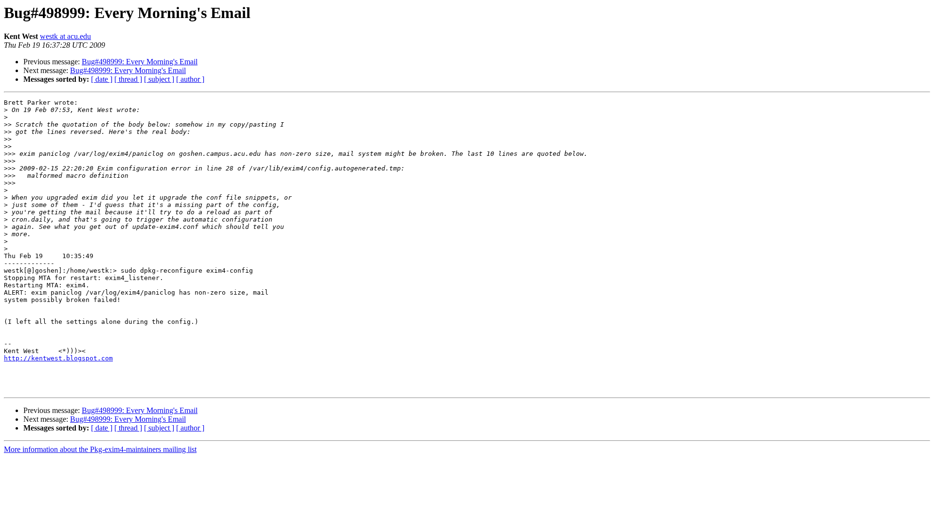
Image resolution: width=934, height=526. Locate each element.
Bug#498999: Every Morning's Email (140, 61)
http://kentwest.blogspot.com (58, 358)
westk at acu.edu (65, 36)
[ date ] (101, 79)
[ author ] (190, 79)
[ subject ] (159, 79)
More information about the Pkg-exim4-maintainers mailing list (100, 449)
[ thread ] (128, 79)
